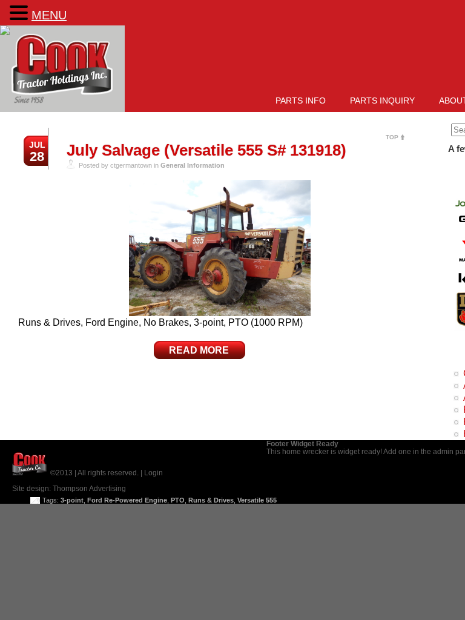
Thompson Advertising (89, 488)
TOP (392, 137)
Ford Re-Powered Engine (127, 500)
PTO (178, 500)
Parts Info (300, 100)
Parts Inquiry (382, 100)
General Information (192, 165)
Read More (199, 350)
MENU (49, 15)
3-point (72, 500)
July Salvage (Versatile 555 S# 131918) (206, 150)
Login (153, 473)
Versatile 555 (257, 500)
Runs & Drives (211, 500)
